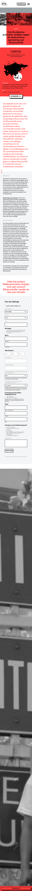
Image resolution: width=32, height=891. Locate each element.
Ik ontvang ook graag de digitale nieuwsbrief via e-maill (13, 382)
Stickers (9, 431)
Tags (3, 90)
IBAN (6, 321)
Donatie (7, 315)
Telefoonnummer (9, 364)
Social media (11, 427)
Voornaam (7, 341)
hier (16, 216)
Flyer (8, 429)
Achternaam (7, 347)
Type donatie (8, 308)
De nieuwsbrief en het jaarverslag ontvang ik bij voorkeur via (16, 372)
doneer (21, 4)
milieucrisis (17, 92)
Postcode (6, 415)
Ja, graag (10, 396)
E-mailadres (8, 357)
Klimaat (16, 28)
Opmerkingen (8, 438)
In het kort (5, 83)
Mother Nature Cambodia (10, 198)
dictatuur (10, 92)
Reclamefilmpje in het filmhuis (14, 434)
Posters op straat (13, 428)
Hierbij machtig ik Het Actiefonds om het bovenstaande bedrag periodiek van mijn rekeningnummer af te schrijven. (16, 331)
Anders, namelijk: (12, 435)
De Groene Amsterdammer (15, 432)
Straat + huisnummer (9, 410)
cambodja (5, 92)
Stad (6, 421)
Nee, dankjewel (12, 397)
